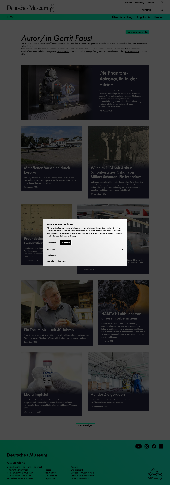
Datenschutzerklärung (68, 236)
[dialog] (85, 242)
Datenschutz (51, 261)
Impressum (62, 261)
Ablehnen (52, 242)
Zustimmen (65, 242)
